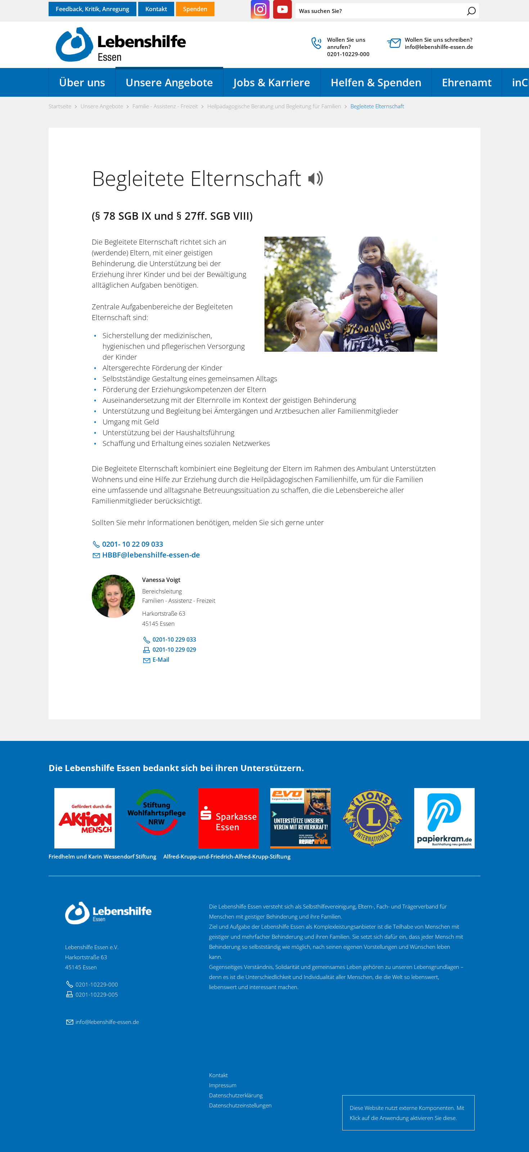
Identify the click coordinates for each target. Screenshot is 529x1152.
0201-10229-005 (97, 994)
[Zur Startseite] (121, 45)
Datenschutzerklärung (236, 1095)
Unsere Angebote (169, 82)
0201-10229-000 (97, 984)
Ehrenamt (467, 82)
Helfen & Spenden (376, 82)
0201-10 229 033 (174, 639)
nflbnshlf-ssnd (106, 1021)
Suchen (471, 11)
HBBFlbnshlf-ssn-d (149, 555)
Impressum (222, 1085)
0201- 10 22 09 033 (132, 544)
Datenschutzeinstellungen (240, 1105)
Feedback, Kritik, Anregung (92, 9)
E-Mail (161, 660)
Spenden (195, 9)
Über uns (82, 82)
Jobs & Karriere (272, 82)
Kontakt (156, 9)
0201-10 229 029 (174, 650)
